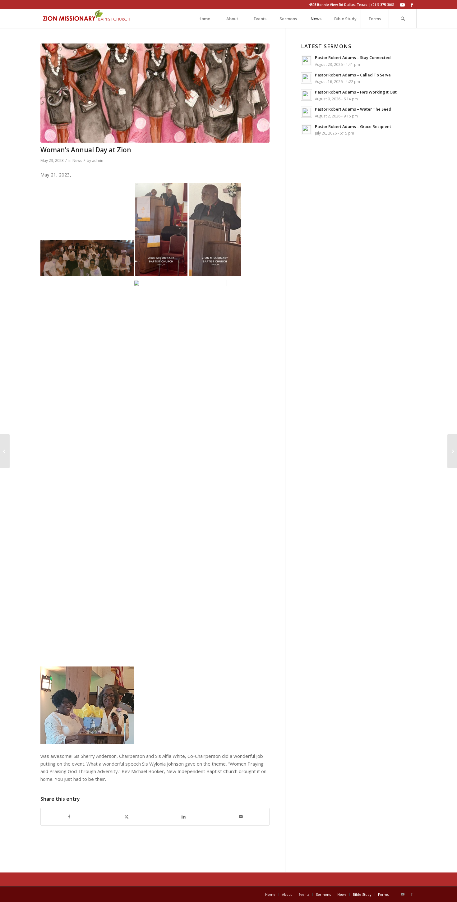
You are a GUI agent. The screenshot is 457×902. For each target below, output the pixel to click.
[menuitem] (204, 18)
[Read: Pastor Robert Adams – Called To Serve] (306, 78)
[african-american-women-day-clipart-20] (155, 93)
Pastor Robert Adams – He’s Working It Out (356, 92)
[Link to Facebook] (412, 4)
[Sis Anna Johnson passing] (5, 451)
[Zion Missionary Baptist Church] (87, 18)
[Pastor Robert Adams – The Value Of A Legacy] (452, 451)
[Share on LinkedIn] (183, 816)
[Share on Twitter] (126, 816)
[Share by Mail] (240, 816)
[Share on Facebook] (69, 816)
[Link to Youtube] (402, 4)
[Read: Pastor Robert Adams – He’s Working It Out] (306, 95)
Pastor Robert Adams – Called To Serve (353, 75)
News (77, 160)
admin (97, 160)
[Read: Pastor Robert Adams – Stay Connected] (306, 60)
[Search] (403, 18)
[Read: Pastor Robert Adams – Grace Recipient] (306, 129)
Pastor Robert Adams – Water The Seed (353, 109)
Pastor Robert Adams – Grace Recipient (353, 126)
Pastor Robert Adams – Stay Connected (353, 57)
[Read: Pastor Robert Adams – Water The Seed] (306, 112)
